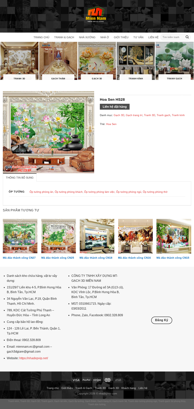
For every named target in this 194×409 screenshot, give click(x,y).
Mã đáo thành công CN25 (57, 257)
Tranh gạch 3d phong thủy (171, 401)
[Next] (191, 242)
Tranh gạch (163, 115)
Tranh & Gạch (64, 37)
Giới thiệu (121, 37)
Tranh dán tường (97, 404)
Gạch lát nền (60, 401)
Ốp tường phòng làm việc (99, 191)
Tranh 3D (149, 115)
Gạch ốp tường (76, 401)
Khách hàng (128, 387)
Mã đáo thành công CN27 (19, 257)
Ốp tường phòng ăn (41, 191)
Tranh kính (178, 115)
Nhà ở (104, 37)
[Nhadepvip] (96, 14)
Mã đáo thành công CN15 (172, 257)
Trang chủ (41, 37)
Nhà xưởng (87, 37)
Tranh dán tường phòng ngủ (142, 401)
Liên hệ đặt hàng (115, 106)
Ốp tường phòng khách (69, 191)
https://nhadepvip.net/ (33, 358)
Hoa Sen (111, 124)
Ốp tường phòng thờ (155, 191)
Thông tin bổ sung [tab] (20, 177)
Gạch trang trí (134, 115)
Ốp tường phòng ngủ (128, 191)
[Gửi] (187, 37)
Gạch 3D (119, 115)
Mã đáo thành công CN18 (96, 257)
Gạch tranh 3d (119, 401)
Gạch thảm (90, 401)
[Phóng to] (8, 168)
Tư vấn (138, 37)
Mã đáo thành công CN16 (134, 257)
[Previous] (3, 242)
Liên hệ (153, 37)
